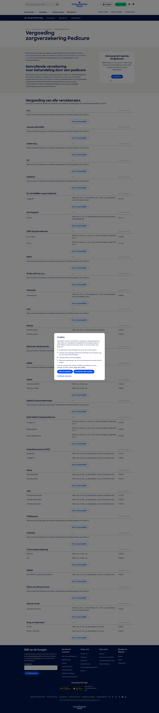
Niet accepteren (65, 372)
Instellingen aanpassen (64, 376)
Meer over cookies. (79, 367)
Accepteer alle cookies (83, 372)
